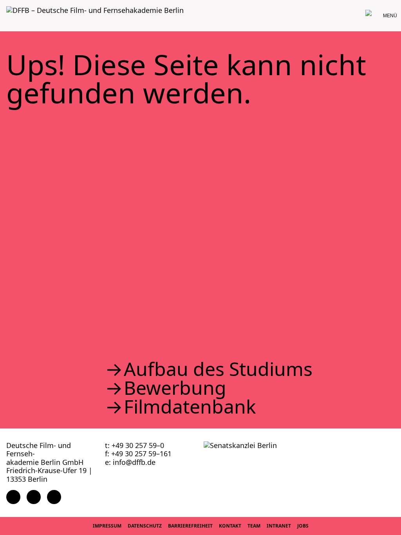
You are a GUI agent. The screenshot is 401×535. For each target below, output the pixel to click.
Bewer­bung (175, 387)
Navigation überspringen (6, 6)
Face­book (13, 497)
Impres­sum (107, 525)
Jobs (303, 525)
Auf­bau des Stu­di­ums (218, 369)
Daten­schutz (145, 525)
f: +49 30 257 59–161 (138, 453)
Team (253, 525)
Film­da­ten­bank (190, 406)
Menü (390, 15)
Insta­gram (34, 497)
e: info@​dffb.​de (130, 462)
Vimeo (54, 497)
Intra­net (279, 525)
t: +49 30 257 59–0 (134, 445)
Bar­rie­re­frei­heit (190, 525)
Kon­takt (230, 525)
